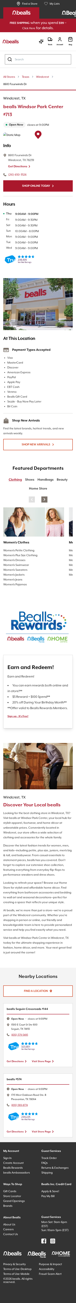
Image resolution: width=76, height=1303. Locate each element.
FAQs (45, 1193)
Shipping (47, 1203)
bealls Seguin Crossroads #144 (31, 1040)
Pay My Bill (49, 1232)
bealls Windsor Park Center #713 (37, 111)
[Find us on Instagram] (52, 1276)
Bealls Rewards (14, 1198)
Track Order (49, 1189)
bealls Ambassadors (17, 1203)
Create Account (14, 1193)
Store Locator (12, 1227)
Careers (9, 1260)
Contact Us (11, 1265)
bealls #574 (15, 1110)
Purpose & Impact (51, 1299)
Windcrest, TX (16, 98)
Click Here (32, 28)
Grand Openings (15, 1232)
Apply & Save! (51, 1227)
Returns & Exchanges (57, 1198)
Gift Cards (10, 1222)
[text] (38, 125)
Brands (8, 1236)
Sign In (8, 1189)
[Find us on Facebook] (43, 1276)
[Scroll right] (44, 500)
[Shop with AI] (39, 41)
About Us (10, 1255)
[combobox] (38, 59)
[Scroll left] (32, 500)
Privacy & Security (16, 1299)
